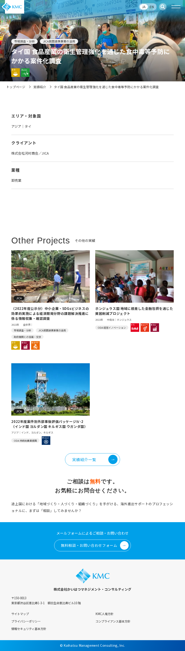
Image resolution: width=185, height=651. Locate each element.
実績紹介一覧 (84, 459)
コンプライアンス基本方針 (112, 621)
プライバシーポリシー (26, 621)
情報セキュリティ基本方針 (28, 629)
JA (144, 7)
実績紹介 (39, 87)
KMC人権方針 (104, 614)
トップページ (15, 87)
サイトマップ (20, 614)
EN (152, 7)
